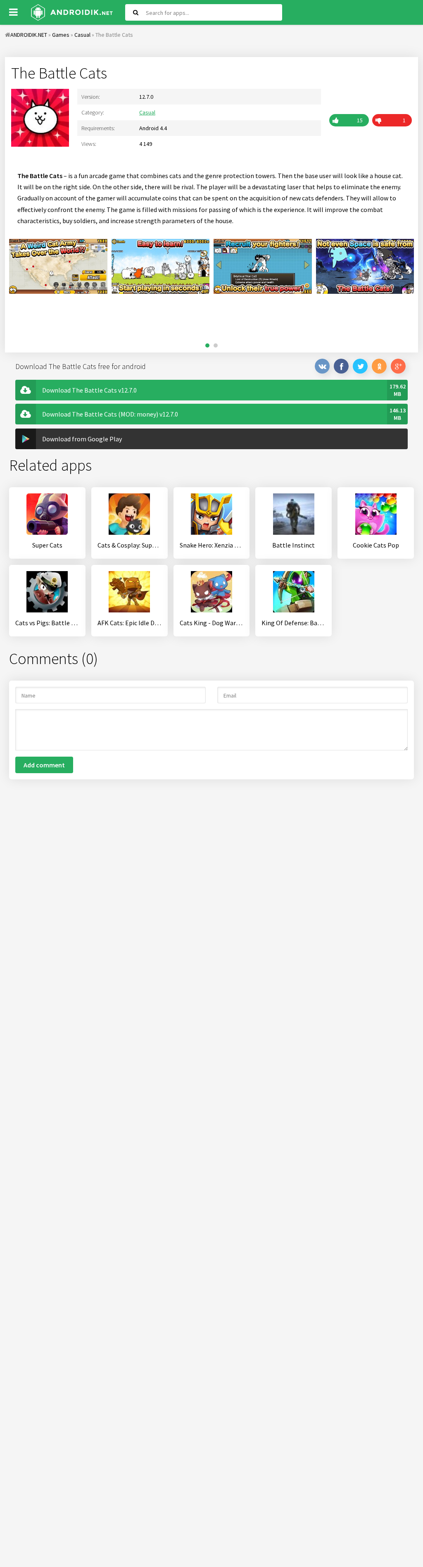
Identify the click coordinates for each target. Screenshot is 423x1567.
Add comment (44, 765)
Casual (147, 112)
